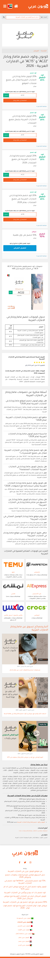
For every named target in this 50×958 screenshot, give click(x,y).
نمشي (13, 594)
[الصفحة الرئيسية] (38, 7)
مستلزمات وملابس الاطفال (40, 831)
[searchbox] (23, 17)
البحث (45, 17)
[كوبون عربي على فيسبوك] (19, 862)
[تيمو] (13, 564)
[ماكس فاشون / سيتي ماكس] (13, 608)
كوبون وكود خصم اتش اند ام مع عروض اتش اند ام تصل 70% (25, 888)
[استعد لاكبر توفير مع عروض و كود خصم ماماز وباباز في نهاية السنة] (25, 692)
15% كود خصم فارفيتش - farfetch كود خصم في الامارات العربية (25, 882)
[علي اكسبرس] (36, 586)
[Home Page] (25, 853)
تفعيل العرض (20, 248)
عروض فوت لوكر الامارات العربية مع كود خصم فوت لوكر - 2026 (25, 907)
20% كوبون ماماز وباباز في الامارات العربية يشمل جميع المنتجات (22, 119)
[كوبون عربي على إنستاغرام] (30, 862)
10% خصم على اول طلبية (24, 235)
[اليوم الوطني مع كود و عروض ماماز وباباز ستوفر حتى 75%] (25, 736)
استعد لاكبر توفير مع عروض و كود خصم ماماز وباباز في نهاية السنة (25, 714)
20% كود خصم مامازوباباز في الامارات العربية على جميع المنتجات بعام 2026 (22, 199)
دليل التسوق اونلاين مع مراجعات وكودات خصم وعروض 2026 (25, 876)
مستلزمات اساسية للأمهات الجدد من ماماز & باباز (25, 670)
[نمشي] (13, 586)
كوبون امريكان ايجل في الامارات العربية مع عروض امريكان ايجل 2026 (25, 897)
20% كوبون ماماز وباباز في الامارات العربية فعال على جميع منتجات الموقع (21, 80)
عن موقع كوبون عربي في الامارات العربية (25, 872)
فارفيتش (37, 572)
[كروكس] (36, 608)
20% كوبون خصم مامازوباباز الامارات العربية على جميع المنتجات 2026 (23, 159)
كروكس (36, 615)
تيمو (13, 572)
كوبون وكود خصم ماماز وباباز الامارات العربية (31, 822)
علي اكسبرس (36, 594)
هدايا (20, 831)
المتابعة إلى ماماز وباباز (20, 100)
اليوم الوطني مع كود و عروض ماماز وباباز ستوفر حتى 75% (25, 757)
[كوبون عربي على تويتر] (25, 862)
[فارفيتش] (36, 564)
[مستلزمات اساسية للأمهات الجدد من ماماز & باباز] (25, 649)
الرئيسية (44, 51)
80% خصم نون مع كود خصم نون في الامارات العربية (25, 902)
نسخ (6, 95)
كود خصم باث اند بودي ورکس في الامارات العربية (25, 893)
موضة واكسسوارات (27, 831)
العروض (36, 51)
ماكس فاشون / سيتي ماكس (13, 615)
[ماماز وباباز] (25, 35)
